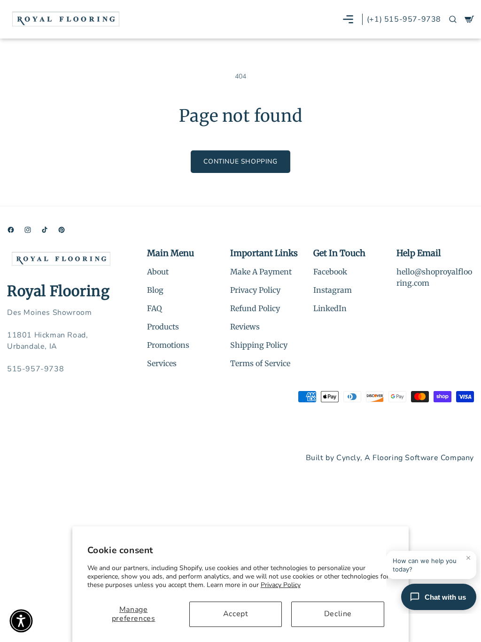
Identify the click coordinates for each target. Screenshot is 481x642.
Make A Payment (261, 271)
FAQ (154, 308)
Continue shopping (240, 161)
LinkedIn (330, 308)
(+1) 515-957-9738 (404, 19)
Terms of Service (260, 363)
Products (163, 326)
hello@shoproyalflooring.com (434, 277)
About (158, 271)
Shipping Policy (258, 345)
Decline (338, 614)
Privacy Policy (281, 584)
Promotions (168, 345)
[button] (348, 19)
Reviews (245, 326)
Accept (235, 614)
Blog (155, 290)
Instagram (332, 290)
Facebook (330, 271)
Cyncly (348, 458)
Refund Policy (255, 308)
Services (162, 363)
